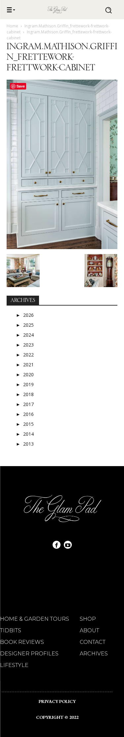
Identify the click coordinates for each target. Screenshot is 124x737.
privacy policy (57, 701)
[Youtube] (68, 545)
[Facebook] (57, 545)
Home (12, 26)
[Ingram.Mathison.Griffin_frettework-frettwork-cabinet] (62, 247)
